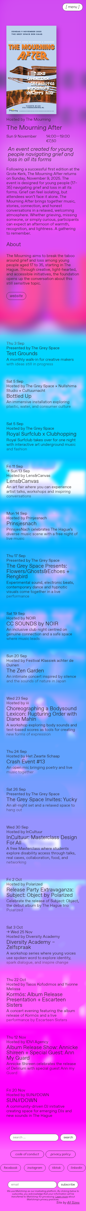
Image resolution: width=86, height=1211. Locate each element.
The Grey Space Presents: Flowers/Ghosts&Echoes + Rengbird (37, 571)
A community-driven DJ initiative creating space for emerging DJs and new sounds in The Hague (39, 1111)
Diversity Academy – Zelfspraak (30, 945)
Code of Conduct (27, 1154)
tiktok (56, 1168)
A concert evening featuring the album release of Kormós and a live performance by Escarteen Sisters (40, 1015)
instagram (34, 1168)
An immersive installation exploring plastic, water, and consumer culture (38, 404)
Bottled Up (18, 396)
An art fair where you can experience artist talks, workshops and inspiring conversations (38, 491)
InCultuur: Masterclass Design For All (41, 840)
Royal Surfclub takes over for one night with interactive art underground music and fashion (41, 444)
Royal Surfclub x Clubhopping (41, 434)
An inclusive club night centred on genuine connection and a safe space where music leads (39, 634)
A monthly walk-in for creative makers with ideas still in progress (40, 362)
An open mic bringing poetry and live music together (39, 770)
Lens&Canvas (22, 481)
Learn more (61, 1196)
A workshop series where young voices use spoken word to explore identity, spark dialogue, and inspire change (41, 958)
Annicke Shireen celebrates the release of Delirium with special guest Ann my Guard (41, 1068)
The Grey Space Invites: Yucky (41, 799)
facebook (10, 1168)
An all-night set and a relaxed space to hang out (40, 808)
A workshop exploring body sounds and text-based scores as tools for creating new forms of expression (41, 730)
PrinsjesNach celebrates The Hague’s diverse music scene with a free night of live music (42, 534)
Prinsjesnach (21, 523)
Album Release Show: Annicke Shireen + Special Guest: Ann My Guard (42, 1053)
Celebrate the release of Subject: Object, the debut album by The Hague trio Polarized (42, 905)
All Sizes (73, 1203)
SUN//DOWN (21, 1100)
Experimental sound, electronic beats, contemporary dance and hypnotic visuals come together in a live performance (40, 589)
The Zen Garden (25, 670)
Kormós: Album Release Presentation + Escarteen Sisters (36, 1000)
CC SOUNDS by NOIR (32, 623)
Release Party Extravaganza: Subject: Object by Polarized (39, 892)
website (16, 296)
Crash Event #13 (25, 761)
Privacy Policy (61, 1154)
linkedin (76, 1168)
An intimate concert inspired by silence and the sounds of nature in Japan (41, 679)
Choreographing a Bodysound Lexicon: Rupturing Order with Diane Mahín (41, 714)
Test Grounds (22, 353)
